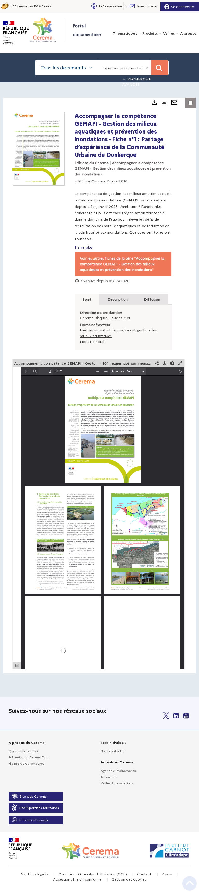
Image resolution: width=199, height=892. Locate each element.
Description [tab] (118, 299)
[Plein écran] (180, 363)
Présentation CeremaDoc (28, 757)
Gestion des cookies (129, 879)
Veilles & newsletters (117, 783)
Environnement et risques (101, 330)
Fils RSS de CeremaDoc (26, 763)
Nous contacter (113, 751)
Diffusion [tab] (152, 299)
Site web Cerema (33, 796)
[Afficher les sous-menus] (129, 6)
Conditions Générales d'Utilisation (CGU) (92, 874)
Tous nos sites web (33, 819)
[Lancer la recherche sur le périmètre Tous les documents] (160, 67)
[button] (109, 6)
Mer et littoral (92, 341)
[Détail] (172, 363)
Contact (144, 874)
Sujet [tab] (87, 299)
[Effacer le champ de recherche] (148, 67)
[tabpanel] (99, 385)
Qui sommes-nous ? (23, 751)
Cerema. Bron (103, 180)
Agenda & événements (118, 770)
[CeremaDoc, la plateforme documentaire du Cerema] (47, 30)
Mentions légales (34, 874)
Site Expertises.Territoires (39, 807)
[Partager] (156, 363)
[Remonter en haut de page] (189, 883)
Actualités (109, 777)
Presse (167, 874)
